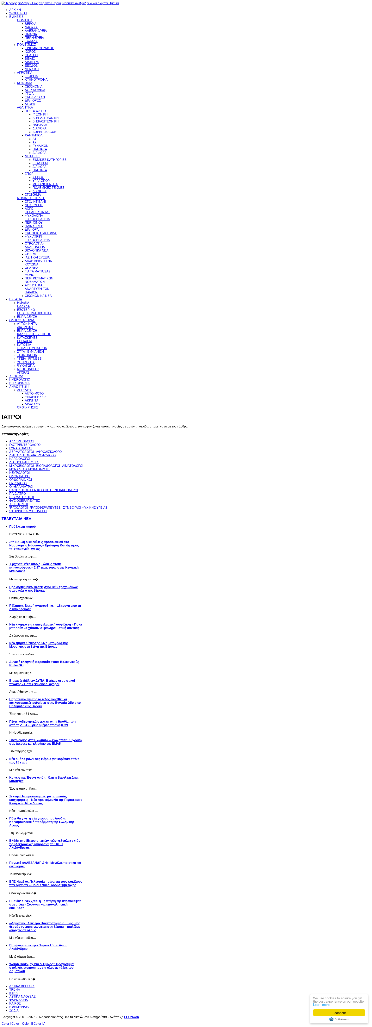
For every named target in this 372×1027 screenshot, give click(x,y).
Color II (16, 1023)
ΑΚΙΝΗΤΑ (31, 400)
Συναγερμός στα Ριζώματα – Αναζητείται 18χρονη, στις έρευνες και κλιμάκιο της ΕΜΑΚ (46, 741)
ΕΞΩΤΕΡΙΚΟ (26, 309)
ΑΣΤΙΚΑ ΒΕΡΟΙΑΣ (21, 986)
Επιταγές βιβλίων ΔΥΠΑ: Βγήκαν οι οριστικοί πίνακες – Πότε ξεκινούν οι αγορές (42, 682)
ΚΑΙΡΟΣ (15, 1003)
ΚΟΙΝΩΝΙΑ (24, 83)
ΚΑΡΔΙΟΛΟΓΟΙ (19, 458)
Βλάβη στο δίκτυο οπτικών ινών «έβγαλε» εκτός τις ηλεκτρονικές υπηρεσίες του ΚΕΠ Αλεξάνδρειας (44, 844)
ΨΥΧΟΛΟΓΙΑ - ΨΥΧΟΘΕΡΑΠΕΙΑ (37, 217)
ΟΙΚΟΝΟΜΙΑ (33, 86)
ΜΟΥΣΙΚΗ (32, 69)
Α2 (34, 142)
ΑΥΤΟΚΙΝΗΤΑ (27, 323)
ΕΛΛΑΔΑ (31, 41)
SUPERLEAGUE (44, 132)
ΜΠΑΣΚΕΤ (32, 156)
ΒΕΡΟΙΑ (30, 23)
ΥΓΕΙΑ (29, 93)
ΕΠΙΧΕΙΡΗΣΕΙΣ (35, 397)
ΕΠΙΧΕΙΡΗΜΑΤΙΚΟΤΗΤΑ (34, 313)
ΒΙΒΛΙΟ (30, 58)
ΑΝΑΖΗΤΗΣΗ (19, 386)
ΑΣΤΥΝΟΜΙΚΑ (35, 90)
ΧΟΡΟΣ (30, 51)
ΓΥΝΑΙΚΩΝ (40, 145)
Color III (27, 1023)
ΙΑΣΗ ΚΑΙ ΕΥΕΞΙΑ (37, 257)
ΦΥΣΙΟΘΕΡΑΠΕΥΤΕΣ (24, 500)
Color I (6, 1023)
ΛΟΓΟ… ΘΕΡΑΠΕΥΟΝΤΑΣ (37, 210)
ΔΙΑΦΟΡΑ (32, 62)
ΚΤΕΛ (13, 993)
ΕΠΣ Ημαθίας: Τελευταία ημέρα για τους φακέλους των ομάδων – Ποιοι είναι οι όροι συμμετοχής (45, 883)
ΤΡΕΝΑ (14, 989)
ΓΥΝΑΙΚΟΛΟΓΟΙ (20, 448)
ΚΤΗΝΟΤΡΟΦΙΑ (36, 79)
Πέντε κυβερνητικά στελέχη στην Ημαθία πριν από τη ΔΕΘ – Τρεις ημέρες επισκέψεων (42, 723)
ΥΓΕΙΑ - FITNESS (29, 358)
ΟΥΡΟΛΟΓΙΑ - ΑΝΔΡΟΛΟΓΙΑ (35, 245)
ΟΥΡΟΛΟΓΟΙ (18, 483)
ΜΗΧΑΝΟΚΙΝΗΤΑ (45, 184)
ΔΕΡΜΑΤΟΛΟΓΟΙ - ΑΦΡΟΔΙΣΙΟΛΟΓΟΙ (35, 451)
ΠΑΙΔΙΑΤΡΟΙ (18, 493)
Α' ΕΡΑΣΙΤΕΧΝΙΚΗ (46, 118)
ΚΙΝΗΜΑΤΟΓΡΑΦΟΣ (39, 48)
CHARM (30, 254)
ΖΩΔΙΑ (14, 1010)
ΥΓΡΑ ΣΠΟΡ (41, 180)
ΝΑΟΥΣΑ (31, 27)
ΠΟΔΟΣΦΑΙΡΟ (35, 111)
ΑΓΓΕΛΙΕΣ (24, 390)
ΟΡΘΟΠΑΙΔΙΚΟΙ (20, 479)
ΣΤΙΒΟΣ (38, 177)
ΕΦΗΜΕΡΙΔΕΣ (19, 1007)
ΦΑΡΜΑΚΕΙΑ (18, 1000)
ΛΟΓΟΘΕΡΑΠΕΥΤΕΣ (24, 462)
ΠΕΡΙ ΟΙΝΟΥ (34, 222)
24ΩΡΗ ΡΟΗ (18, 13)
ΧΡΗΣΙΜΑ (16, 376)
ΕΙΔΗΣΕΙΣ (16, 16)
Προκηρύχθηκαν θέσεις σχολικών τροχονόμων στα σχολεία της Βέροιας (43, 588)
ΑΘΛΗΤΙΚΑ (25, 107)
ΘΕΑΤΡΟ (31, 55)
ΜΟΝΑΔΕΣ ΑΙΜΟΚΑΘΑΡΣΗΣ (29, 469)
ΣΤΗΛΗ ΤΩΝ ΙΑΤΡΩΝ (32, 348)
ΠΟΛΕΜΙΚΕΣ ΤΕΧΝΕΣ (48, 187)
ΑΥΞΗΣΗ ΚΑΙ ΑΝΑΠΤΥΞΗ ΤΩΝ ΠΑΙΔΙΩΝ (37, 289)
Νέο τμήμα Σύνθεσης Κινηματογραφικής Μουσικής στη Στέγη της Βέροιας (38, 644)
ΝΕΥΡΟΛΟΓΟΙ (19, 472)
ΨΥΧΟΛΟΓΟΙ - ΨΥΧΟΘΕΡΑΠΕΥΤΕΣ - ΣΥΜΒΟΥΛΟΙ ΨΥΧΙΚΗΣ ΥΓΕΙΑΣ (58, 507)
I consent (339, 1012)
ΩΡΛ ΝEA (31, 268)
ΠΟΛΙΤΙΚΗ (24, 20)
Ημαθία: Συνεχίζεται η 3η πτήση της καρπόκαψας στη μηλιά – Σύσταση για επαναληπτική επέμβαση (45, 904)
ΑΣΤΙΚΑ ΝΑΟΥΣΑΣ (22, 996)
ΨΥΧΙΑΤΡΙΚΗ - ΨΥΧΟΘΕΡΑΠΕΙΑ (37, 238)
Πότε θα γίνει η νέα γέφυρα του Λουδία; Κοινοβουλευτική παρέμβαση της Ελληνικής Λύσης (41, 822)
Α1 (34, 138)
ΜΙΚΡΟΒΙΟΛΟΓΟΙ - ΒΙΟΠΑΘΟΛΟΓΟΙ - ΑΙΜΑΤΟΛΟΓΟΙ (46, 465)
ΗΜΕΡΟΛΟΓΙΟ (19, 379)
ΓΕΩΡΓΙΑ (31, 76)
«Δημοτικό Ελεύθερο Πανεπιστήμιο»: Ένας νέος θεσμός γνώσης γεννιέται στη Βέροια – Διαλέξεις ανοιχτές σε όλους (44, 927)
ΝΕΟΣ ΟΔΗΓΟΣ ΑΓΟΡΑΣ (28, 370)
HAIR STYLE (34, 226)
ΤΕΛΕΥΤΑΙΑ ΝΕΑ (16, 519)
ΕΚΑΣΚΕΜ (40, 163)
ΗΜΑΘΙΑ (31, 34)
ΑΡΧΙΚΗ (15, 9)
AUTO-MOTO (34, 393)
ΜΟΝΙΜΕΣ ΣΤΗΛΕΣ (31, 198)
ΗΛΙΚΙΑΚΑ (40, 125)
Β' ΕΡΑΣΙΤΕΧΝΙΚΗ (46, 121)
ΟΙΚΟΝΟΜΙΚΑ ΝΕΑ (38, 295)
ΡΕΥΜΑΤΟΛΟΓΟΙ (21, 497)
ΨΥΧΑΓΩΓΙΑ (26, 365)
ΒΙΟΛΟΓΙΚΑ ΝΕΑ (36, 250)
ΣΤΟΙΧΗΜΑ (33, 194)
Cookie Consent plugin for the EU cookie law (339, 1019)
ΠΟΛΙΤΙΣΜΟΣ (26, 44)
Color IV (39, 1023)
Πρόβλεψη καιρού (22, 526)
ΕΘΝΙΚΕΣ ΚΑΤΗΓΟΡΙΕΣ (49, 159)
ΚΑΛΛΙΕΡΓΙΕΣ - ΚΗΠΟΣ (34, 334)
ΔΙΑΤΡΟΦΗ (25, 327)
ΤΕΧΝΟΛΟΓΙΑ (27, 355)
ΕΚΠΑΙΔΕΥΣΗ (35, 97)
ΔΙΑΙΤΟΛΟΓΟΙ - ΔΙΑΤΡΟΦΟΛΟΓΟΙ (32, 455)
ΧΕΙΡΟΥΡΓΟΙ (18, 504)
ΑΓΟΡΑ (30, 104)
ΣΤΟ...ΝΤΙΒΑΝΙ (35, 201)
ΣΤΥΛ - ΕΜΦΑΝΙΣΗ (30, 351)
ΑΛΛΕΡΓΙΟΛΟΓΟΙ (21, 441)
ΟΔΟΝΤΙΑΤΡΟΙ (19, 476)
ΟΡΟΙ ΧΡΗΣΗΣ (27, 407)
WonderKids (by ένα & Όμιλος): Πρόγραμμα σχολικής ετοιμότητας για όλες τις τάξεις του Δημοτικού (41, 967)
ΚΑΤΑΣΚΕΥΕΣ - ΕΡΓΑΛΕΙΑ (28, 339)
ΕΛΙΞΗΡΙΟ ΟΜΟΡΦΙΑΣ (41, 233)
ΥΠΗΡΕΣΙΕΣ (26, 362)
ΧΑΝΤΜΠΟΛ (34, 135)
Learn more (321, 1004)
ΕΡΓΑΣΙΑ (15, 299)
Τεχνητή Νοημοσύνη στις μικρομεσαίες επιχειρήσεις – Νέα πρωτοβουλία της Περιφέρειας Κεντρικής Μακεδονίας (45, 800)
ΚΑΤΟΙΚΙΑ (24, 344)
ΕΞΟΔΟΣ (31, 65)
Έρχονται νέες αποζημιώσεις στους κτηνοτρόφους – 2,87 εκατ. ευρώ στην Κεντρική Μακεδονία (44, 567)
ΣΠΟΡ (29, 173)
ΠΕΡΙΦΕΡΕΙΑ (34, 37)
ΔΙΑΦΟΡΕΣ (33, 100)
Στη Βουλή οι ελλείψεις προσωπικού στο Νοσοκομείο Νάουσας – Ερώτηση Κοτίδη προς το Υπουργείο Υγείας (44, 545)
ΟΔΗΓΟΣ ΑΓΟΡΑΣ (22, 320)
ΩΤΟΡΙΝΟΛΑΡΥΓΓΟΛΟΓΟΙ (28, 511)
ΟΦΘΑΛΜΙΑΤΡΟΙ (21, 486)
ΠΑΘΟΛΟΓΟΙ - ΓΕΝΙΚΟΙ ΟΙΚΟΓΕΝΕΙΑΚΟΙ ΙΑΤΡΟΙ (43, 490)
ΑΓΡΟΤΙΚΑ (24, 72)
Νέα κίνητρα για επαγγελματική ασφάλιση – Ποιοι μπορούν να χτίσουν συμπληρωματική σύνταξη (45, 626)
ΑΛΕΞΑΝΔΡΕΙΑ (36, 30)
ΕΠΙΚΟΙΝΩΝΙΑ (19, 383)
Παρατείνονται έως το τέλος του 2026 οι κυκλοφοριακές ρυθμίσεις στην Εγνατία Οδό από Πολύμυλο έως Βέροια (45, 703)
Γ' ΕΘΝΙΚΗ (40, 114)
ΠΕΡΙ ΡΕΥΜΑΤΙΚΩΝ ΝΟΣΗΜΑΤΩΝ (39, 280)
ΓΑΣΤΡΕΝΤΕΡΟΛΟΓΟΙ (25, 444)
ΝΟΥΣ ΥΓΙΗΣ (34, 205)
